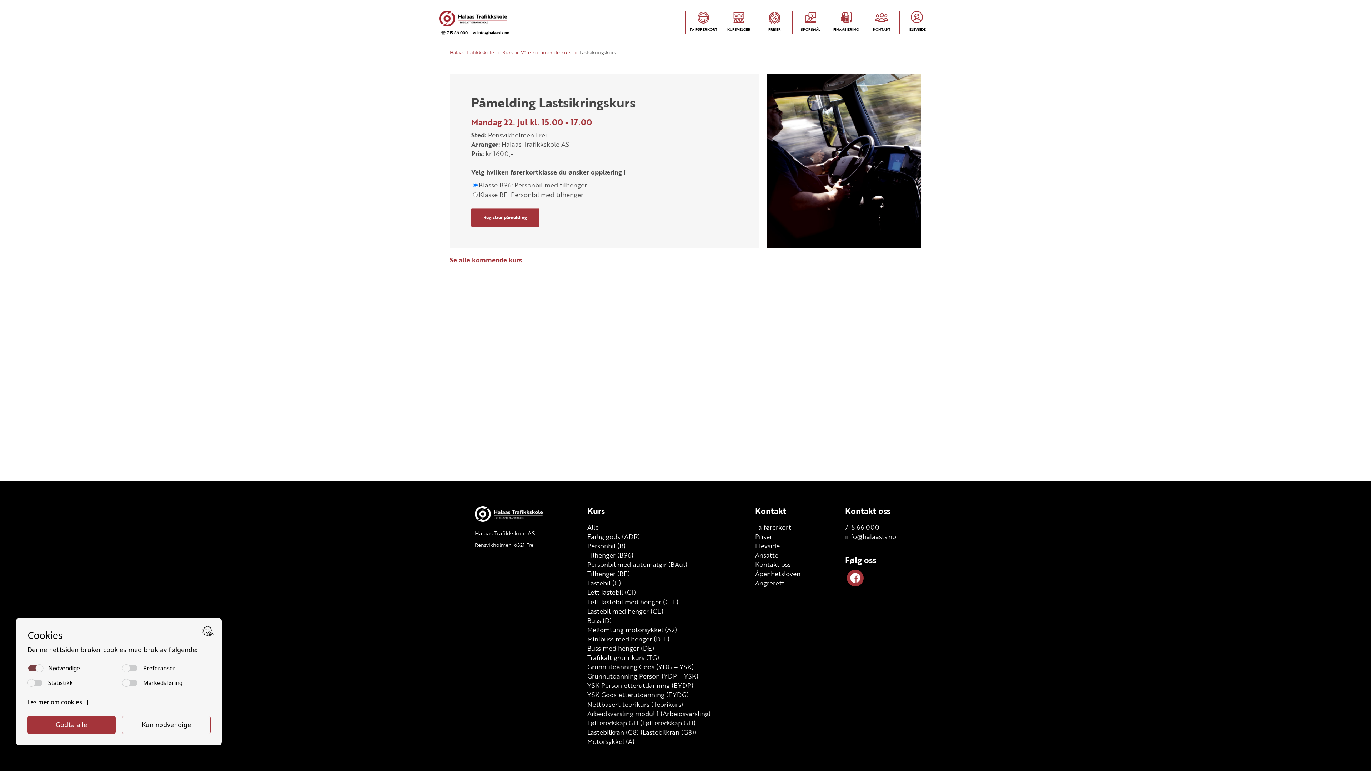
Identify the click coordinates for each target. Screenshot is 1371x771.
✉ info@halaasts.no (491, 33)
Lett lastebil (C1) (611, 592)
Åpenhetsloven (777, 573)
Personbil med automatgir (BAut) (637, 564)
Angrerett (769, 583)
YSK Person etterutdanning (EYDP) (640, 685)
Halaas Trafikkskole (472, 52)
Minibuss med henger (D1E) (628, 639)
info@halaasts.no (870, 536)
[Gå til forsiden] (473, 19)
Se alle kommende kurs (486, 259)
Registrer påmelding (505, 217)
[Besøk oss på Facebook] (855, 578)
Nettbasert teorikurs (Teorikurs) (635, 704)
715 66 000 (862, 527)
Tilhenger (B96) (610, 555)
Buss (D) (599, 620)
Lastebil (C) (604, 583)
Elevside (767, 545)
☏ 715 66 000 (454, 33)
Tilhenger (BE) (608, 573)
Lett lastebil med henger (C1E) (632, 601)
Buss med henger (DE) (620, 648)
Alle (593, 527)
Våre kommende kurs (546, 52)
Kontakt (770, 511)
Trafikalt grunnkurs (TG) (623, 657)
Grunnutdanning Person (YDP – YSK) (642, 676)
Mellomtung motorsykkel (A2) (632, 629)
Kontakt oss (773, 564)
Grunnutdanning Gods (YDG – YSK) (640, 666)
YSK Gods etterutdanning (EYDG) (638, 694)
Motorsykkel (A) (610, 741)
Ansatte (766, 555)
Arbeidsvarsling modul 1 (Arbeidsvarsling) (648, 713)
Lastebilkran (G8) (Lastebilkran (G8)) (641, 732)
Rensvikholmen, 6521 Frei (505, 545)
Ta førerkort (773, 527)
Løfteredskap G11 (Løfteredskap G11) (641, 722)
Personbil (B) (606, 545)
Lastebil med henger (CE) (625, 611)
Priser (763, 536)
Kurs (507, 52)
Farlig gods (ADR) (613, 536)
